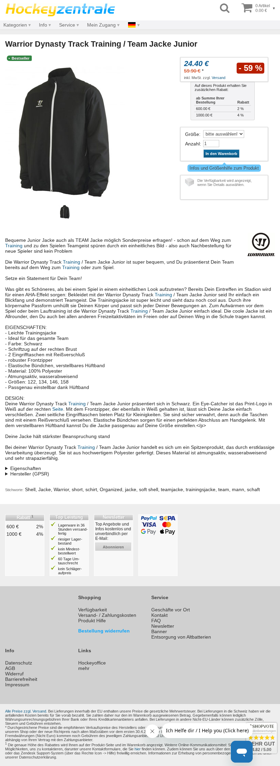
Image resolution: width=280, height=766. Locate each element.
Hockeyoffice (92, 663)
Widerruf (14, 673)
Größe (192, 134)
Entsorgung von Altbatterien (181, 637)
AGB (10, 668)
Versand (218, 78)
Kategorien (15, 25)
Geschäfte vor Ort (170, 609)
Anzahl (192, 143)
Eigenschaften (25, 468)
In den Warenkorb (221, 154)
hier (138, 749)
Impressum (17, 684)
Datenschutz (18, 663)
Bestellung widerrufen (104, 631)
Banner (159, 631)
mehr (83, 668)
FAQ (156, 620)
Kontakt (159, 615)
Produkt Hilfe (92, 620)
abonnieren (113, 547)
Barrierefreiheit (21, 679)
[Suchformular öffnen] (225, 8)
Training (14, 245)
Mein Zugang (101, 25)
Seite (57, 409)
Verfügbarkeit (92, 609)
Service (67, 25)
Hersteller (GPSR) (29, 473)
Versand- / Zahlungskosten (107, 615)
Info (43, 25)
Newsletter (162, 626)
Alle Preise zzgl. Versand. (26, 711)
